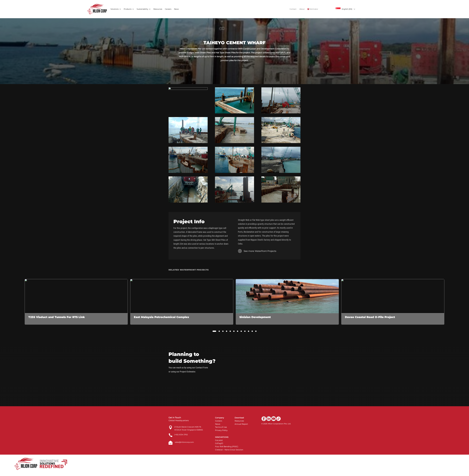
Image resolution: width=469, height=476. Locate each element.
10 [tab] (248, 331)
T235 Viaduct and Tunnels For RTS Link (56, 317)
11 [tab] (252, 331)
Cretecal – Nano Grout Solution (229, 450)
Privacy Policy (221, 430)
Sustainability (142, 9)
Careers (168, 9)
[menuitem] (293, 9)
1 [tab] (214, 331)
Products (128, 9)
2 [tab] (219, 331)
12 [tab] (255, 331)
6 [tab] (233, 331)
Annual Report (241, 424)
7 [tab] (237, 331)
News (176, 9)
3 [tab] (223, 331)
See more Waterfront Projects (260, 251)
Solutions (115, 9)
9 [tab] (244, 331)
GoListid (219, 440)
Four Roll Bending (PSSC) (226, 446)
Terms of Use (221, 427)
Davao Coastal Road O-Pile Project (370, 317)
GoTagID (219, 443)
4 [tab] (226, 331)
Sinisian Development (255, 317)
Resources (157, 9)
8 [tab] (241, 331)
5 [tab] (230, 331)
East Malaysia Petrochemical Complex (161, 317)
